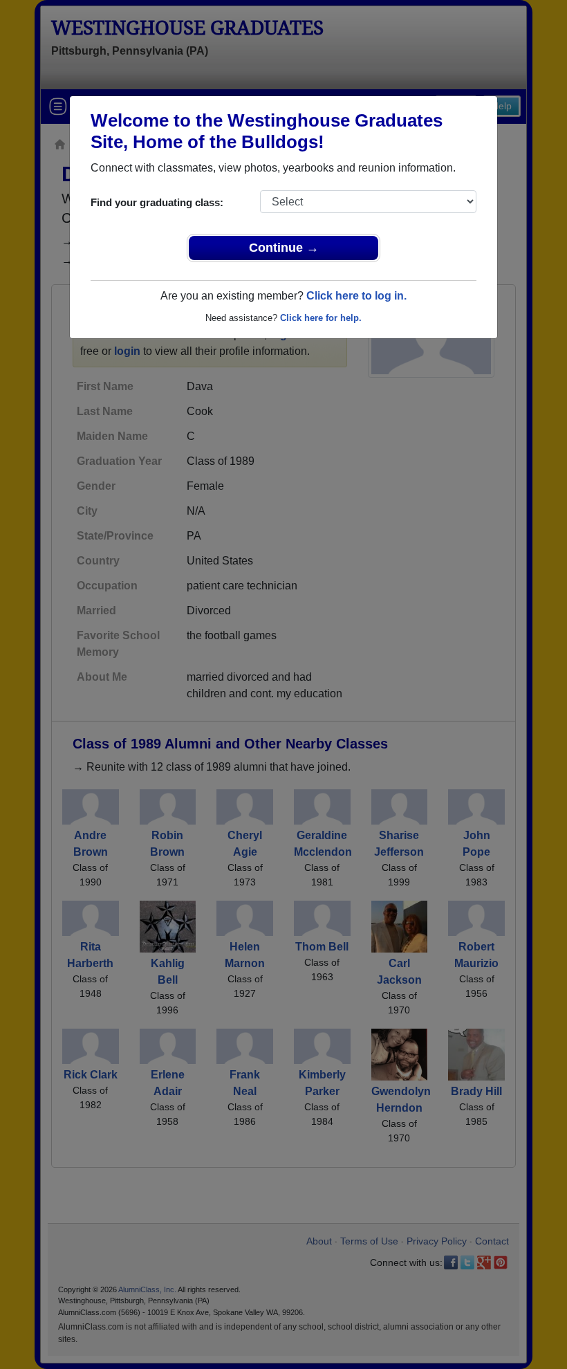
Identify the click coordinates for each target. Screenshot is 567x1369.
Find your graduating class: (157, 202)
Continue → (284, 248)
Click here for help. (321, 318)
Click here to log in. (356, 296)
